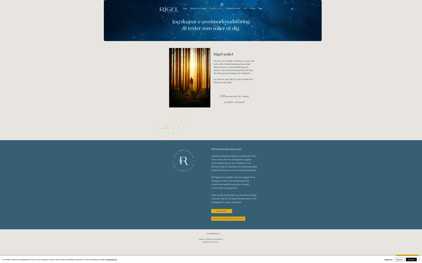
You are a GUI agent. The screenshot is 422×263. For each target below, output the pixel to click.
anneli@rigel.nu (213, 233)
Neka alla (399, 259)
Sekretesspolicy (111, 259)
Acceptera (411, 259)
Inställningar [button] (388, 259)
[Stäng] (419, 259)
